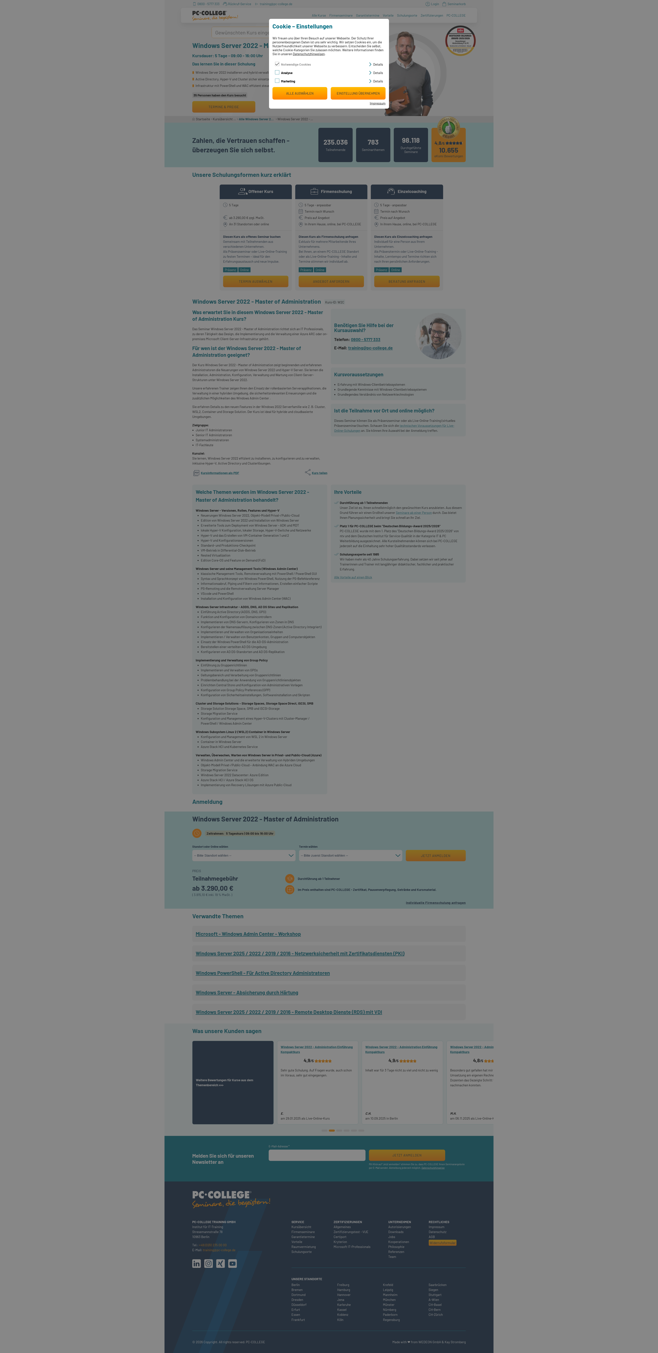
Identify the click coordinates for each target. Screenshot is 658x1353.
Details (378, 64)
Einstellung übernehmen (358, 93)
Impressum (378, 103)
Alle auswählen (300, 93)
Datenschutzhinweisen (309, 54)
